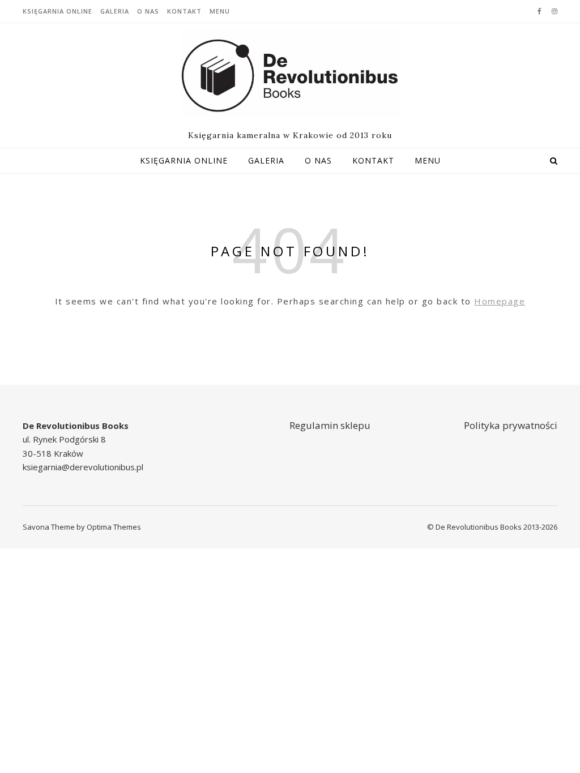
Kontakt (184, 11)
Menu (220, 11)
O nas (148, 11)
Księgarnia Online (57, 11)
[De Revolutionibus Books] (290, 72)
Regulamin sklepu (329, 425)
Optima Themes (114, 527)
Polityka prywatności (510, 425)
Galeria (114, 11)
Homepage (499, 301)
